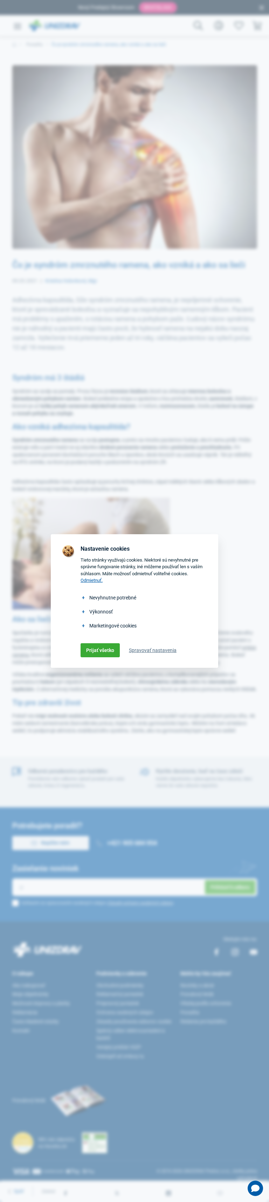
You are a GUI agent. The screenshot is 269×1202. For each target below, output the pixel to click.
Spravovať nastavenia (153, 650)
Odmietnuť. (92, 580)
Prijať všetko (100, 650)
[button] (255, 1188)
